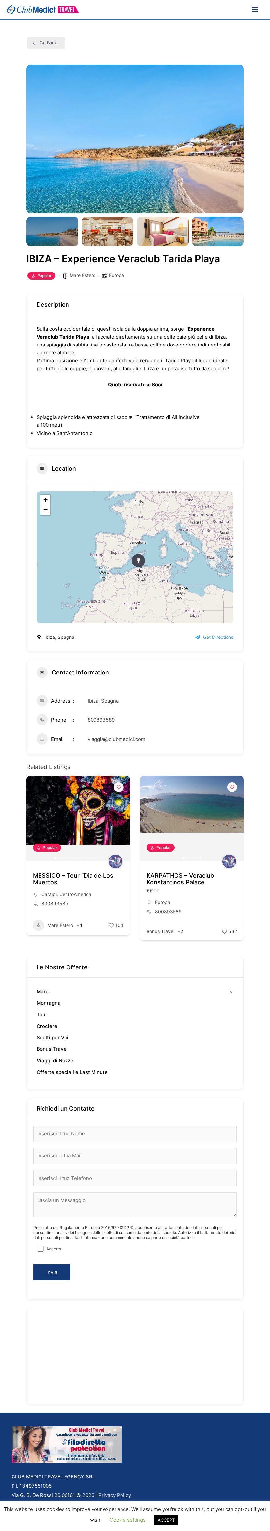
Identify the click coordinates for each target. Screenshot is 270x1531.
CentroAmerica (75, 894)
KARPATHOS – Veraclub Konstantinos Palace (180, 879)
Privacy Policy (114, 1495)
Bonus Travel (160, 931)
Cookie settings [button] (128, 1520)
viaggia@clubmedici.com (116, 739)
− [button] (45, 510)
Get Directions (218, 637)
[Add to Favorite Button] (118, 787)
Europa (116, 275)
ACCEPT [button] (166, 1520)
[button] (36, 139)
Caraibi (49, 894)
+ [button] (45, 500)
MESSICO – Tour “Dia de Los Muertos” (73, 879)
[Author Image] (115, 861)
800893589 (101, 720)
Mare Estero (82, 275)
